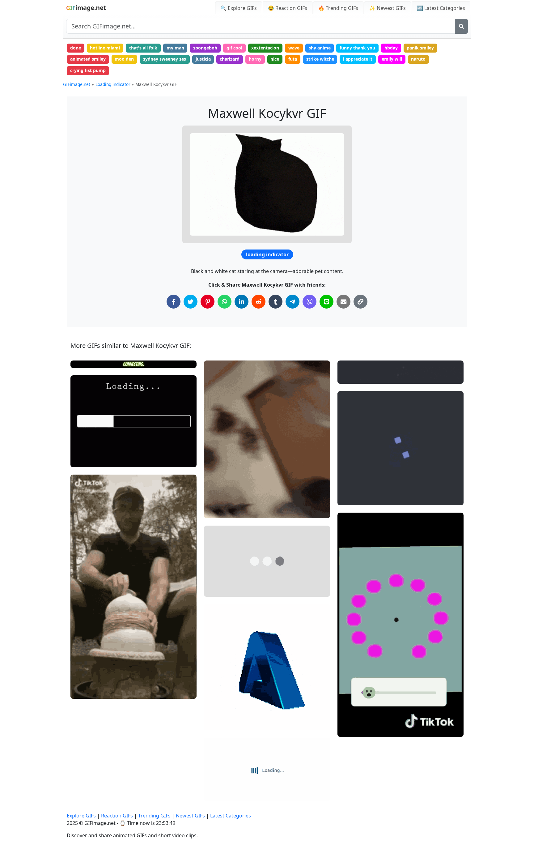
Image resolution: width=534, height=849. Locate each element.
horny (255, 59)
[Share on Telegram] (292, 302)
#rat (80, 681)
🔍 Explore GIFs (238, 8)
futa (292, 59)
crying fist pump (88, 70)
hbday (391, 48)
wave (293, 48)
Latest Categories (230, 815)
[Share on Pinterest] (207, 302)
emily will (392, 59)
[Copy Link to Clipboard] (360, 302)
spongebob (205, 48)
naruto (418, 59)
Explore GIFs (81, 815)
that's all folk (143, 48)
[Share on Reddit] (258, 302)
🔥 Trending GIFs (338, 8)
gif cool (234, 48)
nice (274, 59)
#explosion (87, 691)
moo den (124, 59)
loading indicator (267, 254)
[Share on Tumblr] (275, 302)
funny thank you (357, 48)
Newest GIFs (190, 815)
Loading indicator (112, 84)
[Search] (461, 26)
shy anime (320, 48)
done (75, 48)
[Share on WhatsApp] (224, 302)
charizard (229, 59)
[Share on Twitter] (190, 302)
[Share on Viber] (309, 302)
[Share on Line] (326, 302)
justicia (203, 59)
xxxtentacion (265, 48)
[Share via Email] (343, 302)
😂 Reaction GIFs (287, 8)
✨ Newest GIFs (387, 8)
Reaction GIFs (117, 815)
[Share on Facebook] (173, 302)
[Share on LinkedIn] (241, 302)
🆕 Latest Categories (441, 8)
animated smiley (88, 59)
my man (175, 48)
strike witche (320, 59)
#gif (214, 589)
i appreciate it (357, 59)
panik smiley (420, 48)
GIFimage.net (76, 84)
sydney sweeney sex (164, 59)
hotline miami (105, 48)
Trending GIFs (154, 815)
